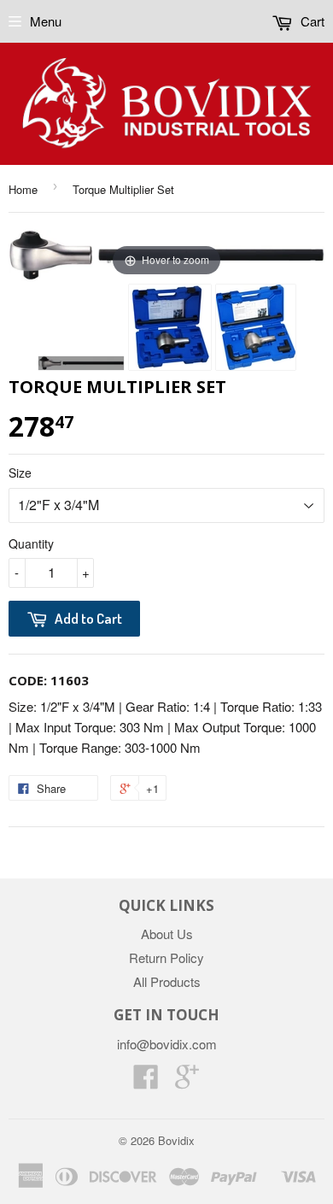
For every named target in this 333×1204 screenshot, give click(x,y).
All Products (167, 981)
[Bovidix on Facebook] (146, 1081)
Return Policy (166, 957)
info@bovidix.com (167, 1044)
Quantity (31, 543)
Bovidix (176, 1140)
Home (23, 189)
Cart (310, 21)
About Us (167, 934)
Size (20, 472)
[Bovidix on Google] (187, 1081)
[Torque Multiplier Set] (81, 363)
